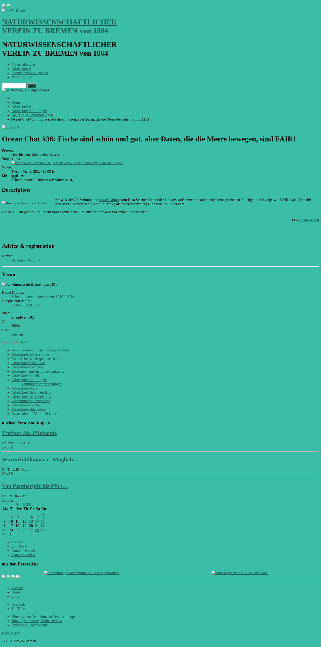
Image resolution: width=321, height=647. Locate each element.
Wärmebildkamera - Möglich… (40, 459)
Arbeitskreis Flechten (27, 367)
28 (37, 530)
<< (7, 505)
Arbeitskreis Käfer (25, 388)
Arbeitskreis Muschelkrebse (31, 397)
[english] (4, 6)
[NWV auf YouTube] (18, 578)
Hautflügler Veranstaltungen (41, 384)
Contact (17, 542)
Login (15, 596)
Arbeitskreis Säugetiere (28, 409)
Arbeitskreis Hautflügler (29, 380)
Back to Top (11, 633)
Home (15, 592)
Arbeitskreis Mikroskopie (30, 354)
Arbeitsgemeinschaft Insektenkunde (37, 371)
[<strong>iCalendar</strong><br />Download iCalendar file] (12, 127)
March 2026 (25, 505)
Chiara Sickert (308, 220)
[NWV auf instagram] (9, 578)
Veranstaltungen (23, 64)
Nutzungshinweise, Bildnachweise (37, 621)
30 (4, 534)
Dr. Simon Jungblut (25, 260)
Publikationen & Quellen (29, 73)
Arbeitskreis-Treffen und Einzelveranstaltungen (88, 163)
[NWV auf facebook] (4, 578)
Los (31, 85)
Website (72, 297)
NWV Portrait (21, 77)
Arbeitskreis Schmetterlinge (31, 392)
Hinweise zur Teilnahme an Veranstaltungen (44, 617)
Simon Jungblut (38, 203)
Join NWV (19, 546)
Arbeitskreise (21, 69)
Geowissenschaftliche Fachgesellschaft (40, 350)
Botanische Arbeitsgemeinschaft (35, 359)
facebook (18, 604)
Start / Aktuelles (23, 555)
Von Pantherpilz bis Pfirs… (35, 486)
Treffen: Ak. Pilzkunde (29, 433)
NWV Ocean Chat (36, 163)
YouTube (18, 609)
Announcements (23, 551)
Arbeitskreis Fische (25, 405)
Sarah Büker (109, 200)
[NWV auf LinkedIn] (13, 578)
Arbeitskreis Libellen (26, 376)
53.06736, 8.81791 (25, 305)
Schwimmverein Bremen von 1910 (37, 297)
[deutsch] (8, 6)
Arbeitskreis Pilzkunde (28, 363)
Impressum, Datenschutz (29, 625)
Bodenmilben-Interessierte (30, 401)
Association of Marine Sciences (34, 414)
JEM (24, 342)
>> (41, 505)
